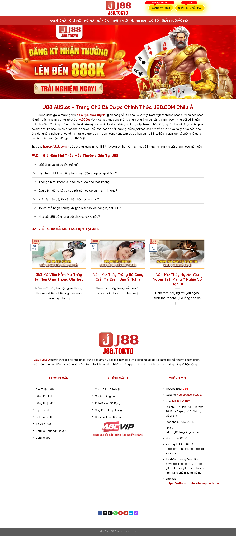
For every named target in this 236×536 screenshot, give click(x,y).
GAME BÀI (138, 20)
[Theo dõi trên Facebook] (100, 513)
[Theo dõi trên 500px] (131, 513)
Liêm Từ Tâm (181, 400)
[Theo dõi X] (105, 513)
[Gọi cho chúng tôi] (115, 513)
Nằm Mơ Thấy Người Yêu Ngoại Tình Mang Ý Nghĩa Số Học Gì (177, 279)
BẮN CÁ (103, 20)
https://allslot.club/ (56, 146)
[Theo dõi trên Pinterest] (120, 513)
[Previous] (31, 277)
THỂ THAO (120, 20)
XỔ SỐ (154, 20)
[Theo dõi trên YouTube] (125, 513)
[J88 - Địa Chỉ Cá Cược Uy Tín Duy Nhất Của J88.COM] (118, 8)
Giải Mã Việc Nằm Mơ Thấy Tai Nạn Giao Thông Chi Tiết (58, 277)
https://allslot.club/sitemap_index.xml (193, 483)
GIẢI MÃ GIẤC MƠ (175, 20)
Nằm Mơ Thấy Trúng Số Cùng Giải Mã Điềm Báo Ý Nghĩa (118, 277)
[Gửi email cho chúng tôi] (110, 513)
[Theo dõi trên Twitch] (136, 513)
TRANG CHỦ (57, 20)
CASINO (75, 20)
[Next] (205, 277)
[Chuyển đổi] (35, 164)
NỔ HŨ (89, 20)
